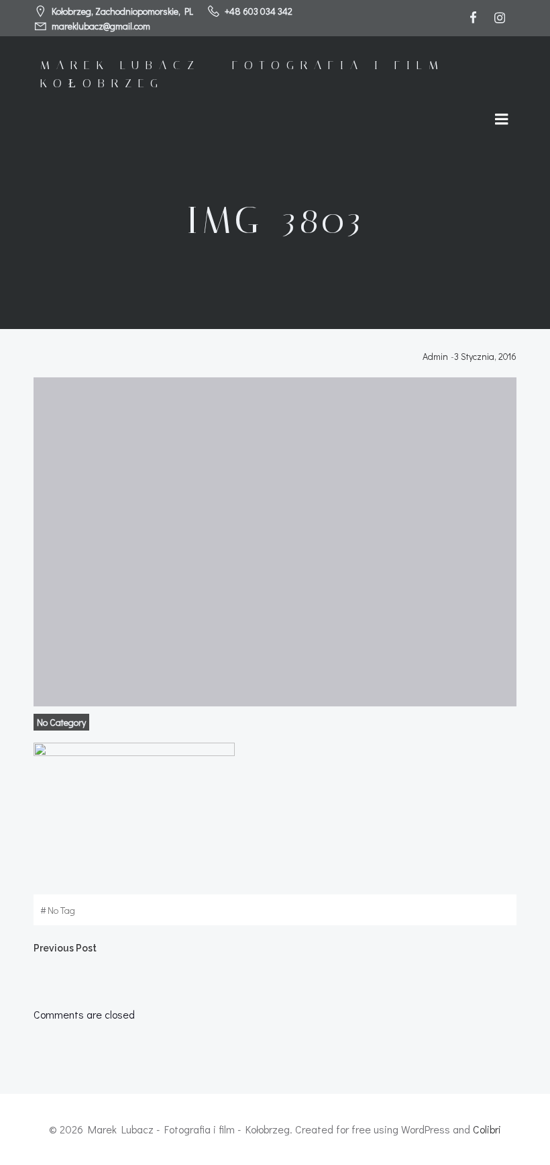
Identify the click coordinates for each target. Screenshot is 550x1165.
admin (435, 356)
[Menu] (501, 119)
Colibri (487, 1129)
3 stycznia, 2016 (485, 356)
